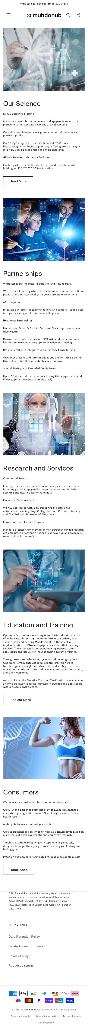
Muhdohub (22, 893)
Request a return (21, 965)
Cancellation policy (21, 1016)
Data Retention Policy (24, 936)
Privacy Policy (19, 956)
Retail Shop (19, 870)
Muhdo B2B (27, 1009)
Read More (18, 181)
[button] (8, 15)
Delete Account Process (26, 946)
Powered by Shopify (45, 1009)
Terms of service (72, 1016)
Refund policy (46, 1022)
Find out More (20, 700)
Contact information (47, 1016)
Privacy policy (68, 1009)
